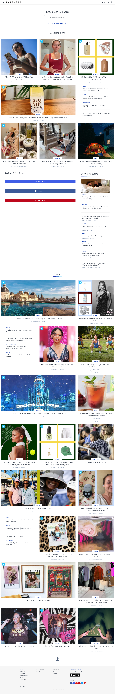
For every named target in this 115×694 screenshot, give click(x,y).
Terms (21, 677)
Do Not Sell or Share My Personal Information (27, 683)
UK (53, 671)
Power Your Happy (40, 671)
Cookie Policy (23, 686)
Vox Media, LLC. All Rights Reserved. (59, 689)
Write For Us (22, 671)
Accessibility (22, 673)
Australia (55, 673)
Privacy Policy (23, 679)
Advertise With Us (24, 675)
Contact (21, 681)
